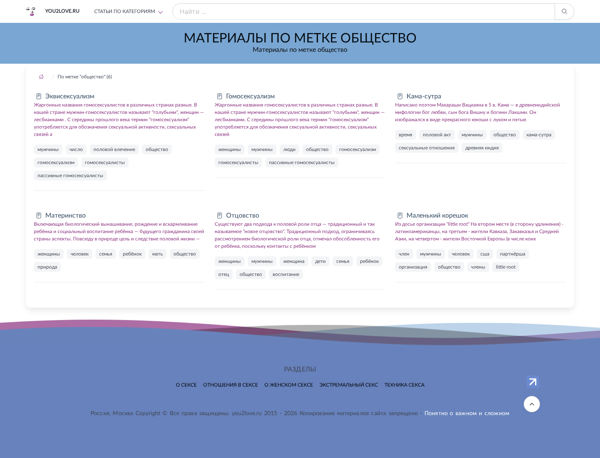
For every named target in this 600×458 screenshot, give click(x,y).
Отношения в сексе (230, 384)
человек (80, 253)
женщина (293, 261)
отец (223, 274)
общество (157, 149)
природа (47, 267)
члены (478, 267)
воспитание (286, 274)
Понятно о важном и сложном (466, 413)
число (76, 149)
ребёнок (132, 253)
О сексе (186, 384)
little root (506, 267)
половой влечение (114, 149)
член (404, 253)
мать (157, 253)
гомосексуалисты (105, 162)
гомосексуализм (56, 162)
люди (289, 149)
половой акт (437, 134)
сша (484, 253)
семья (105, 253)
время (405, 134)
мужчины (48, 149)
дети (320, 261)
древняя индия (482, 147)
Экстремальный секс (349, 384)
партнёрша (512, 253)
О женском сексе (288, 384)
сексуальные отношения (427, 147)
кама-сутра (539, 134)
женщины (229, 149)
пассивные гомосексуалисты (70, 175)
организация (413, 267)
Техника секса (404, 384)
